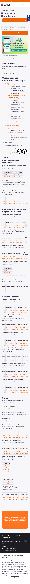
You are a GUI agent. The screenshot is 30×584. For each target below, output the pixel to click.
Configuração (6, 577)
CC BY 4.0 (14, 153)
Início (2, 26)
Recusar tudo (6, 581)
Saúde (10, 29)
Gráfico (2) (6, 471)
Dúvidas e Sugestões (10, 548)
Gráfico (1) (6, 469)
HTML (13, 176)
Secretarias (8, 26)
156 (24, 1)
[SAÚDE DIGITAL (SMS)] (15, 45)
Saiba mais (18, 575)
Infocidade (4, 29)
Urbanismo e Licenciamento (19, 26)
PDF (4, 176)
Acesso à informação (9, 1)
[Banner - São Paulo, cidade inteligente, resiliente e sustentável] (15, 519)
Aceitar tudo (15, 577)
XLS (4, 174)
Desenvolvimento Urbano (8, 27)
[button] (22, 58)
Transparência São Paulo (18, 1)
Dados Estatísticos (20, 27)
